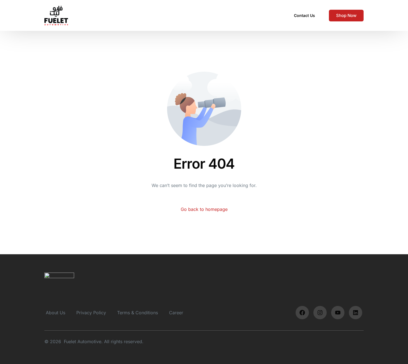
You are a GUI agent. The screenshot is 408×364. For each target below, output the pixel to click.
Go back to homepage (204, 209)
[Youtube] (337, 312)
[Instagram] (320, 312)
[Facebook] (302, 312)
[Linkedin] (355, 312)
